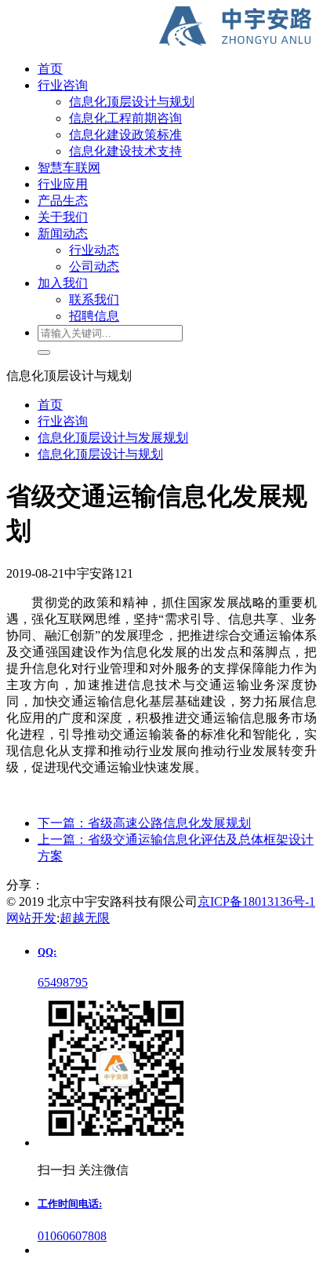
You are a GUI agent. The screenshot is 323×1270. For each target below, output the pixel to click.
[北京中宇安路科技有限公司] (161, 27)
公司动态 (94, 266)
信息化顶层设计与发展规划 (113, 437)
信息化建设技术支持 (125, 151)
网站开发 (31, 918)
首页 (50, 404)
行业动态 (94, 250)
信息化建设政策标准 (125, 134)
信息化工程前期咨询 (125, 118)
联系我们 (94, 299)
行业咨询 (63, 421)
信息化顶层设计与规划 (131, 101)
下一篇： (144, 823)
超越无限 (85, 918)
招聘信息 (94, 316)
